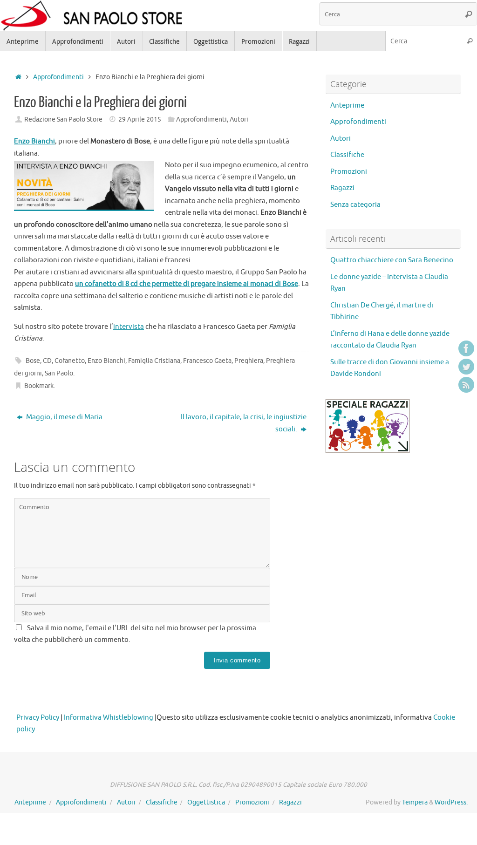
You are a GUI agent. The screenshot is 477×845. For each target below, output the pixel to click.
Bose (33, 361)
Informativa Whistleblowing (108, 717)
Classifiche (347, 154)
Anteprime (347, 105)
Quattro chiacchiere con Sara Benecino (391, 260)
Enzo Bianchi (106, 361)
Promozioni (348, 171)
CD (47, 361)
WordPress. (451, 802)
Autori (239, 119)
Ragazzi (342, 188)
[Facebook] (466, 348)
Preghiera (248, 361)
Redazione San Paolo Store (63, 119)
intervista (128, 326)
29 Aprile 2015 (139, 119)
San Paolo (59, 373)
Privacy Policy (37, 717)
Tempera (415, 802)
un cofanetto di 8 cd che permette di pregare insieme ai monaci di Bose (186, 283)
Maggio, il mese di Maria (63, 417)
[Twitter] (466, 367)
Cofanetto (70, 361)
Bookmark (39, 386)
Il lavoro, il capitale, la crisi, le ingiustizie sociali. (244, 423)
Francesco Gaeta (207, 361)
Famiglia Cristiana (154, 361)
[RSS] (466, 385)
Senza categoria (355, 204)
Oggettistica (206, 802)
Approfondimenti (58, 77)
